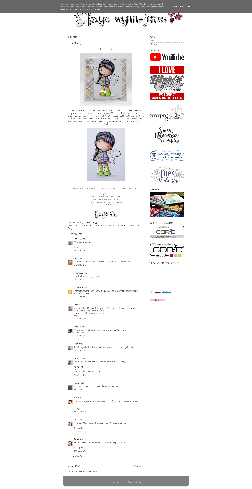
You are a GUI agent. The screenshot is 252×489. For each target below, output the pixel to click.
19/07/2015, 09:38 (80, 250)
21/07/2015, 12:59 (80, 431)
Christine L (78, 358)
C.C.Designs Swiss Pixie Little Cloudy (108, 200)
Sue (75, 304)
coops (76, 397)
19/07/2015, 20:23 (80, 336)
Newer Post (74, 466)
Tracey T (77, 383)
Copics (105, 225)
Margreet (77, 326)
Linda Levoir (78, 287)
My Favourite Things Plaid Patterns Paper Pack (108, 202)
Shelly (76, 344)
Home (106, 466)
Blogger (140, 482)
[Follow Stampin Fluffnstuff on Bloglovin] (161, 293)
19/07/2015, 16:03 (80, 296)
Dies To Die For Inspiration (118, 225)
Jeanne (76, 258)
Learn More (177, 7)
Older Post (138, 466)
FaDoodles (153, 44)
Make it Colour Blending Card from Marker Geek (105, 197)
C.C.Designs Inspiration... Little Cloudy (88, 225)
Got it (189, 7)
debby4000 (78, 239)
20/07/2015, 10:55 (80, 390)
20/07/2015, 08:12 (80, 375)
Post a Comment (77, 456)
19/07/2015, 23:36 (80, 350)
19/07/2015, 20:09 (80, 319)
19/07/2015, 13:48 (80, 279)
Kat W (76, 420)
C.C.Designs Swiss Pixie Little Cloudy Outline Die (106, 205)
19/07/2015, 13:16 (80, 265)
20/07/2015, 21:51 (80, 412)
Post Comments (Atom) (87, 472)
